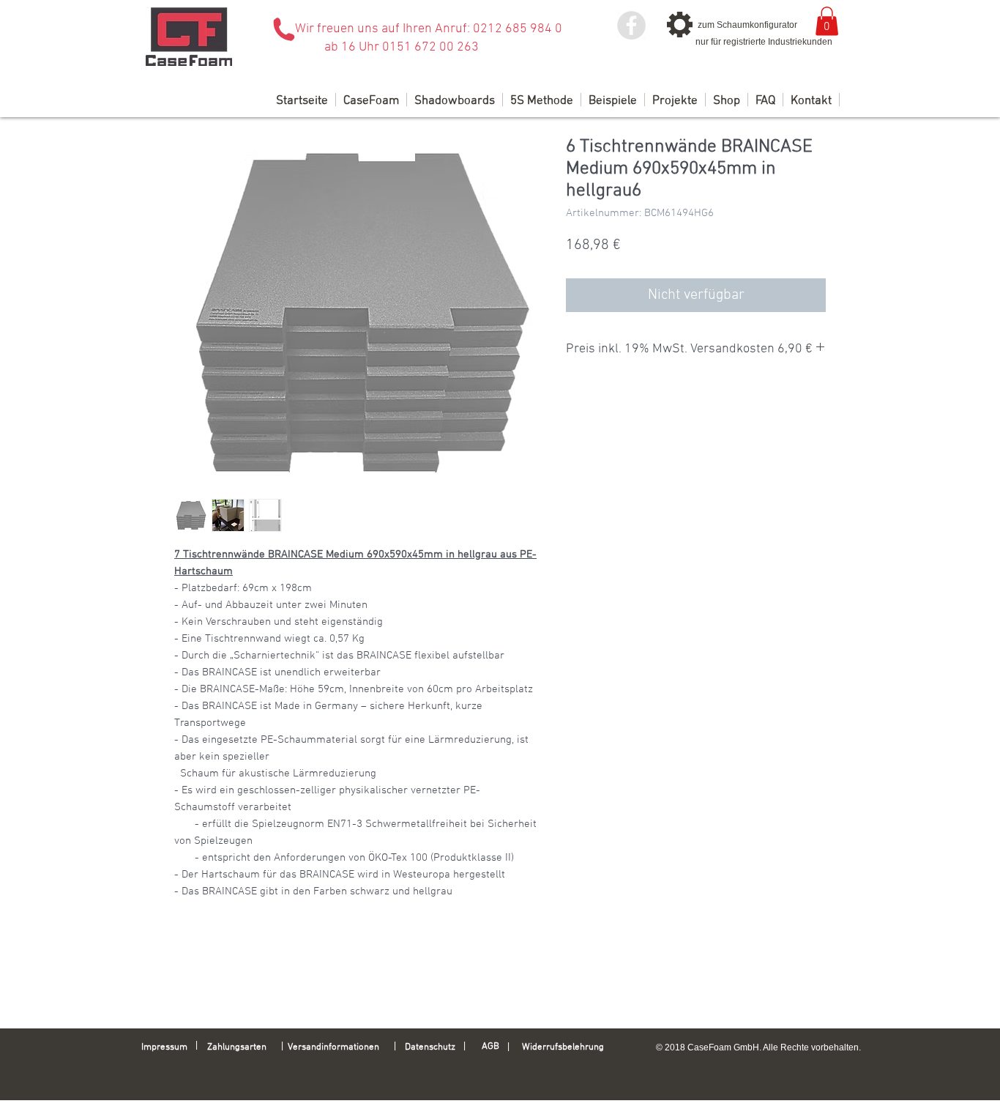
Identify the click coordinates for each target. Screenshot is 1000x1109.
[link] (827, 21)
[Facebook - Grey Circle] (631, 25)
